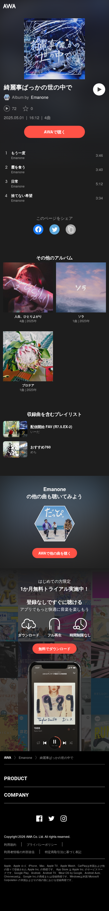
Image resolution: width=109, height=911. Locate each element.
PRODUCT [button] (15, 778)
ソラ (81, 316)
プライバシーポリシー (42, 844)
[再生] (99, 89)
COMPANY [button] (16, 795)
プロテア (28, 385)
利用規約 (10, 844)
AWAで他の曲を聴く (54, 553)
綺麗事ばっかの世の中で (56, 757)
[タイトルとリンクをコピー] (71, 229)
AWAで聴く (54, 132)
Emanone (39, 97)
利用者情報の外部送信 (19, 852)
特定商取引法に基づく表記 (63, 852)
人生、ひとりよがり (28, 316)
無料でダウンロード (54, 648)
